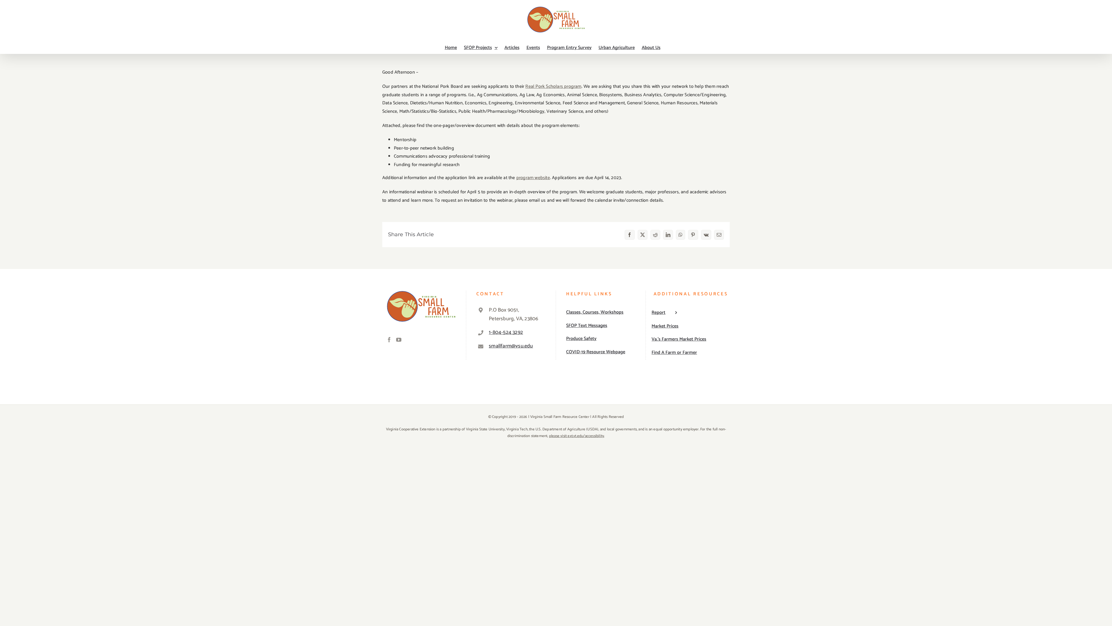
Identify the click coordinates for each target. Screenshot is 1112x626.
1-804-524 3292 (506, 332)
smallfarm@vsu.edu (511, 346)
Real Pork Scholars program (553, 86)
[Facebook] (389, 339)
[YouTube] (398, 339)
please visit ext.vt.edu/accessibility (576, 436)
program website (533, 178)
